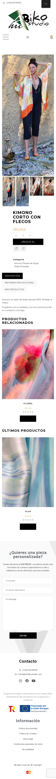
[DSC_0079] (22, 192)
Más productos (14, 289)
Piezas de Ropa (31, 263)
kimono (18, 263)
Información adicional (19, 282)
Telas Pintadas (21, 266)
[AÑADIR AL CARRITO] (28, 419)
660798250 (26, 564)
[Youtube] (33, 681)
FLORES (28, 403)
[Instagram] (20, 681)
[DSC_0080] (8, 191)
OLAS (28, 511)
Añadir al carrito (28, 243)
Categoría (18, 259)
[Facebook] (27, 681)
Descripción (12, 276)
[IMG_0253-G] (36, 186)
